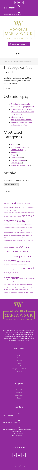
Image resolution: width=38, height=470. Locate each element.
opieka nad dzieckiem (22, 240)
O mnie (19, 355)
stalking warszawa (9, 287)
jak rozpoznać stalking (19, 227)
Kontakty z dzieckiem (19, 147)
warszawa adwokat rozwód (16, 289)
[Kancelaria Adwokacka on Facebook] (15, 2)
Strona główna (8, 61)
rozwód (14, 144)
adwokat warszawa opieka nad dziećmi (15, 207)
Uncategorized (16, 157)
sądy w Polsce (26, 287)
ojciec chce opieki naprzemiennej (13, 237)
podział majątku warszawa (11, 247)
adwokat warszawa (17, 203)
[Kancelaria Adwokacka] (19, 30)
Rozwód (19, 390)
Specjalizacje (19, 360)
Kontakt (19, 366)
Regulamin (19, 371)
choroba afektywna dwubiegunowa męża (15, 212)
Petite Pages (23, 466)
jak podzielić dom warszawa (16, 224)
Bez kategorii (16, 163)
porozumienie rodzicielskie (11, 256)
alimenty (14, 152)
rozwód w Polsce (24, 278)
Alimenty (19, 392)
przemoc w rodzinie (9, 264)
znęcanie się (29, 292)
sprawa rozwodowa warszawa (23, 284)
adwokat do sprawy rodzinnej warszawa (15, 200)
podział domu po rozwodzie (26, 243)
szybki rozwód (18, 287)
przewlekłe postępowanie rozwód (13, 269)
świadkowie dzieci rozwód (11, 294)
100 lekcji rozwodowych (20, 165)
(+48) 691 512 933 (9, 8)
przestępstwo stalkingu (21, 264)
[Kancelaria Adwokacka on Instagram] (22, 2)
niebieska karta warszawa (18, 232)
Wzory (13, 155)
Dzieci (19, 398)
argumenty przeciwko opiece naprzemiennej (21, 210)
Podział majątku (19, 395)
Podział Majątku (17, 150)
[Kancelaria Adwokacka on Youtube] (19, 2)
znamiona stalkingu (19, 292)
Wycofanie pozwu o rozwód (21, 109)
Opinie (19, 358)
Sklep (19, 363)
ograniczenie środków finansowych (22, 235)
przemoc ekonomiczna (23, 261)
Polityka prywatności (19, 369)
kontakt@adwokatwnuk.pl (12, 14)
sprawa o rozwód (24, 281)
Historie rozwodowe (18, 160)
